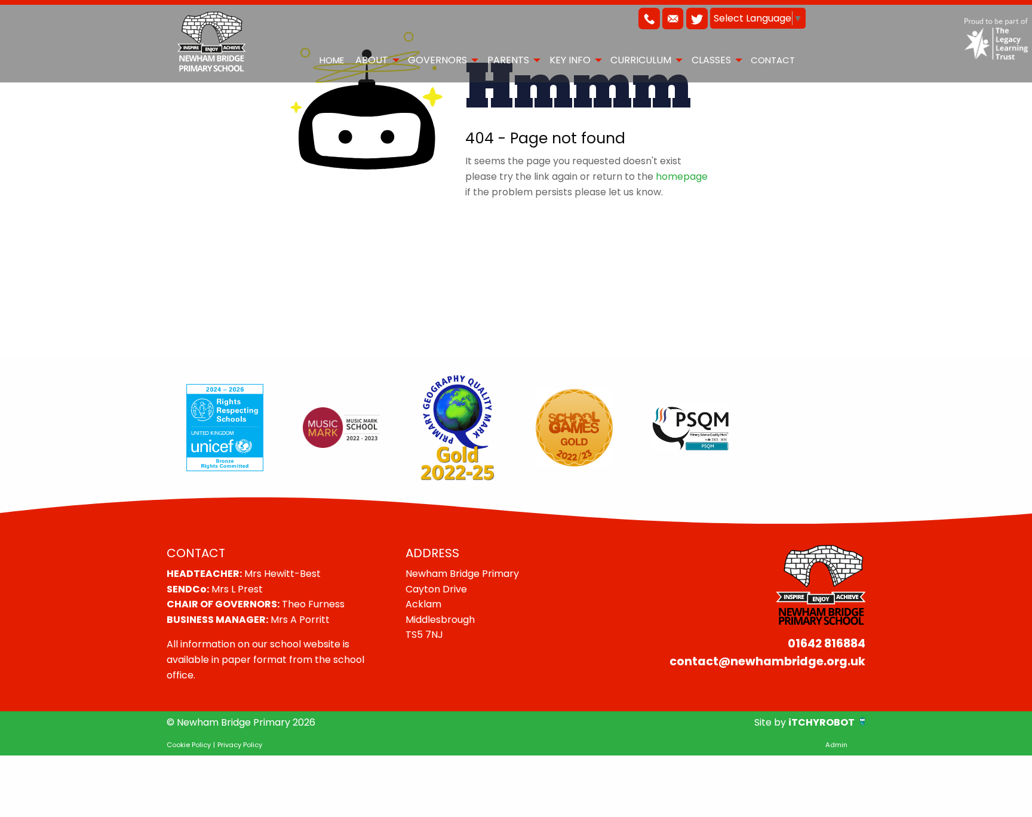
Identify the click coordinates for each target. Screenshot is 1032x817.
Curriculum (640, 60)
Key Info (570, 60)
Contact (773, 60)
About (371, 60)
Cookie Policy (189, 745)
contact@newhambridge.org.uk (767, 661)
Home (332, 60)
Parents (508, 60)
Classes (711, 60)
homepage (682, 176)
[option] (225, 427)
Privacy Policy (239, 745)
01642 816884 (826, 643)
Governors (437, 60)
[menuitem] (331, 59)
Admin (836, 745)
